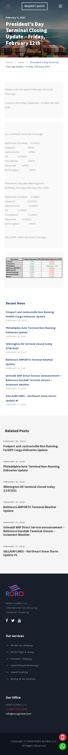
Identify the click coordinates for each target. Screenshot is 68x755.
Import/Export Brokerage (25, 665)
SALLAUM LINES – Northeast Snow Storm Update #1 (30, 553)
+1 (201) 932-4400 (16, 709)
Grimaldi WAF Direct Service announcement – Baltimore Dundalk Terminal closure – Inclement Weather (34, 380)
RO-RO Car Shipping (22, 645)
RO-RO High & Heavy (22, 652)
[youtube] (19, 621)
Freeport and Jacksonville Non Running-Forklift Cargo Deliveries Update (31, 448)
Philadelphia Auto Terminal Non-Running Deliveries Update (31, 468)
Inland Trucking (19, 672)
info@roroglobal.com (18, 713)
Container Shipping (21, 658)
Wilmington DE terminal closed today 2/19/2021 (29, 488)
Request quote (35, 6)
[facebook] (7, 621)
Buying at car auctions (23, 678)
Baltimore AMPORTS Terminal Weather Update (29, 509)
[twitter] (13, 621)
